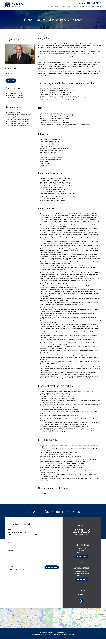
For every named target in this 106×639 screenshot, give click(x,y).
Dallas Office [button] (81, 556)
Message (10, 550)
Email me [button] (10, 80)
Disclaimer (11, 566)
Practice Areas (65, 7)
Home (51, 7)
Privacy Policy (47, 634)
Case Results (86, 7)
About (56, 7)
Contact (98, 7)
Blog (93, 7)
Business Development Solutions (60, 634)
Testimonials (77, 7)
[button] (104, 628)
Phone (35, 534)
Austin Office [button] (81, 579)
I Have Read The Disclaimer (17, 569)
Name (9, 534)
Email (10, 542)
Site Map (40, 634)
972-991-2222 (94, 3)
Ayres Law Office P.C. (49, 632)
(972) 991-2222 (9, 74)
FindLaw (72, 634)
